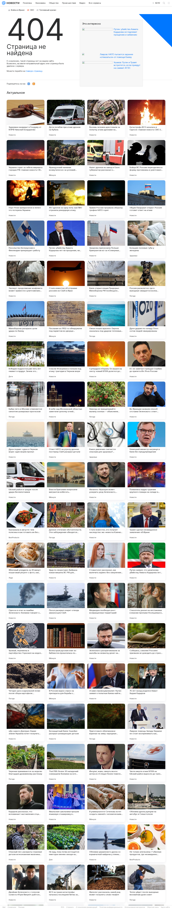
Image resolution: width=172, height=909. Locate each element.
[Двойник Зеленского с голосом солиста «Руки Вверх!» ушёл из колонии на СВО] (25, 883)
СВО (32, 10)
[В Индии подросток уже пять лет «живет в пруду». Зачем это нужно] (25, 360)
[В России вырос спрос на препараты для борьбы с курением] (66, 682)
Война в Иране (18, 10)
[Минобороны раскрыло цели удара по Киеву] (25, 320)
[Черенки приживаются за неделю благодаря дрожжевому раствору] (25, 763)
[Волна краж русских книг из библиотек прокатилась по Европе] (66, 642)
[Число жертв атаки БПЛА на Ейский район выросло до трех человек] (146, 763)
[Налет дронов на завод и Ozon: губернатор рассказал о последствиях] (106, 159)
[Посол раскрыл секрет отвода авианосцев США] (66, 602)
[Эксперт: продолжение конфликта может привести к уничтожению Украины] (25, 280)
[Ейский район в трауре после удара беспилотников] (25, 481)
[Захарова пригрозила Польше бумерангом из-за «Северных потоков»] (106, 239)
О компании (12, 907)
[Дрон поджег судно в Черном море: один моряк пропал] (25, 441)
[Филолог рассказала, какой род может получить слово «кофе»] (106, 883)
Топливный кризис (47, 10)
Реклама (21, 907)
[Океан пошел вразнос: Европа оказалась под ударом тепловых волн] (106, 320)
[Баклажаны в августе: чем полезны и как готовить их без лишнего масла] (25, 521)
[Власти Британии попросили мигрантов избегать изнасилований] (66, 481)
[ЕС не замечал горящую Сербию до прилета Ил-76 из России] (146, 360)
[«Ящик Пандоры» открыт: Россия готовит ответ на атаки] (146, 199)
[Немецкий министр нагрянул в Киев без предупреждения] (146, 441)
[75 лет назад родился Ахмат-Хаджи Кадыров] (146, 682)
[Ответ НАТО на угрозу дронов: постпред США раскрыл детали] (66, 441)
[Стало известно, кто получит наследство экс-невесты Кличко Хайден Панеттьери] (106, 521)
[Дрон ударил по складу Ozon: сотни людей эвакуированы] (146, 320)
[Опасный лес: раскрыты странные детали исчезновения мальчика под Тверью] (25, 843)
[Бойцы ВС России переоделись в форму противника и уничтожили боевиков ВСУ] (146, 159)
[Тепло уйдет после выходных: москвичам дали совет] (146, 883)
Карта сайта (165, 907)
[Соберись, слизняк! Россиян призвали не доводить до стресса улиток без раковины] (146, 642)
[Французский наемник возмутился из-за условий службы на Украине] (66, 159)
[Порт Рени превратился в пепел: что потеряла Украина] (25, 199)
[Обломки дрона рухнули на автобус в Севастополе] (146, 803)
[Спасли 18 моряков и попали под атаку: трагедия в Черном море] (66, 360)
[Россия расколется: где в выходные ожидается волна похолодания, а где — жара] (146, 280)
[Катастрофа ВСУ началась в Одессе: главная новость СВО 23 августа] (146, 119)
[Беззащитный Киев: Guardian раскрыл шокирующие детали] (66, 722)
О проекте (70, 907)
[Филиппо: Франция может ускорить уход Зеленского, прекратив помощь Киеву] (106, 481)
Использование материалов (135, 907)
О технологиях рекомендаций (86, 907)
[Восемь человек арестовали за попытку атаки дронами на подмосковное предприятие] (106, 119)
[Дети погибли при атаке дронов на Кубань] (66, 119)
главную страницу (34, 71)
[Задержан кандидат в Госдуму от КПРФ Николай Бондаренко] (25, 119)
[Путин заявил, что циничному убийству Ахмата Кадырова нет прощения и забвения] (146, 561)
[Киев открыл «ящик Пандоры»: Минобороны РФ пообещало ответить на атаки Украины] (106, 280)
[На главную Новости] (12, 3)
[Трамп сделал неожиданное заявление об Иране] (146, 521)
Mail (4, 907)
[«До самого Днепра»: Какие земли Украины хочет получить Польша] (25, 722)
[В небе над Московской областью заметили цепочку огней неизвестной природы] (66, 400)
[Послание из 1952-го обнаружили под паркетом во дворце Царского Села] (66, 320)
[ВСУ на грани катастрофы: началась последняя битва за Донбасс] (66, 883)
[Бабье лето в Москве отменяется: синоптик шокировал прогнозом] (25, 400)
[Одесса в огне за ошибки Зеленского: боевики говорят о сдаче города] (25, 602)
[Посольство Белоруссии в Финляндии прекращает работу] (25, 239)
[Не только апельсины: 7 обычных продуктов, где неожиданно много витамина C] (146, 843)
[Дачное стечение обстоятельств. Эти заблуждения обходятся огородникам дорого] (66, 521)
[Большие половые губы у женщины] (146, 239)
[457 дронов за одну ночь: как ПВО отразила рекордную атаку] (66, 199)
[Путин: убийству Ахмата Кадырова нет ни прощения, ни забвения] (66, 239)
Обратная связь (153, 907)
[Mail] (4, 3)
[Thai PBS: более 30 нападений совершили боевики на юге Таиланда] (66, 763)
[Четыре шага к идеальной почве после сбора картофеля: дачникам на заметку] (25, 682)
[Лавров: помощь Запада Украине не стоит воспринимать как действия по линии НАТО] (146, 722)
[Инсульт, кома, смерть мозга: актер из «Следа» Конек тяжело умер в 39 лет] (106, 763)
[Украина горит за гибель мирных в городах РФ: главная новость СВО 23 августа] (25, 159)
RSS (62, 907)
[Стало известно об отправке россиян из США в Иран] (66, 280)
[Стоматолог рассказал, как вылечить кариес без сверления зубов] (106, 561)
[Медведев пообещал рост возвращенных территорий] (106, 602)
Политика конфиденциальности (110, 907)
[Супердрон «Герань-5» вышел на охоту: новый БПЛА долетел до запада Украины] (106, 360)
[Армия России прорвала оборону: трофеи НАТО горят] (106, 199)
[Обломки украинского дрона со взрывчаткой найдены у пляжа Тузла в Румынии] (106, 843)
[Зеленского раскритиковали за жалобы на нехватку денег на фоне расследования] (106, 642)
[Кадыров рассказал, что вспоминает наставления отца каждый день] (25, 803)
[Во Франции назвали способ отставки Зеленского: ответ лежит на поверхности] (146, 400)
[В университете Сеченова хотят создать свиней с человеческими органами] (106, 803)
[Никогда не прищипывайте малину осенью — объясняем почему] (106, 400)
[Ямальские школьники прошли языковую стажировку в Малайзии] (66, 803)
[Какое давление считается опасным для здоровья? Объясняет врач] (106, 441)
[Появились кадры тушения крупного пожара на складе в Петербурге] (146, 481)
